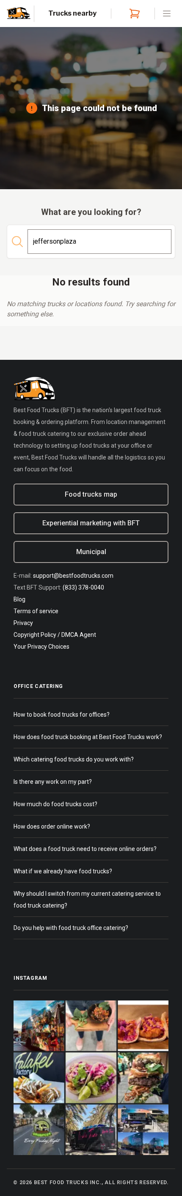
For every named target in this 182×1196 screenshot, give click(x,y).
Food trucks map (91, 494)
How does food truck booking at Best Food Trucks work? (88, 737)
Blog (19, 599)
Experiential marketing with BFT (91, 523)
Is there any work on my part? (53, 781)
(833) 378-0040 (83, 587)
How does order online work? (52, 826)
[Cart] (133, 13)
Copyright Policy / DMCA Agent (55, 634)
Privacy (23, 623)
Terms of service (36, 611)
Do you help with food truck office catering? (71, 927)
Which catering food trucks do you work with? (74, 759)
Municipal (91, 552)
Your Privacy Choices (41, 646)
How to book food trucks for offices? (62, 714)
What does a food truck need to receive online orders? (85, 848)
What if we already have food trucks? (63, 871)
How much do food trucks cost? (55, 804)
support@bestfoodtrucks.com (73, 575)
